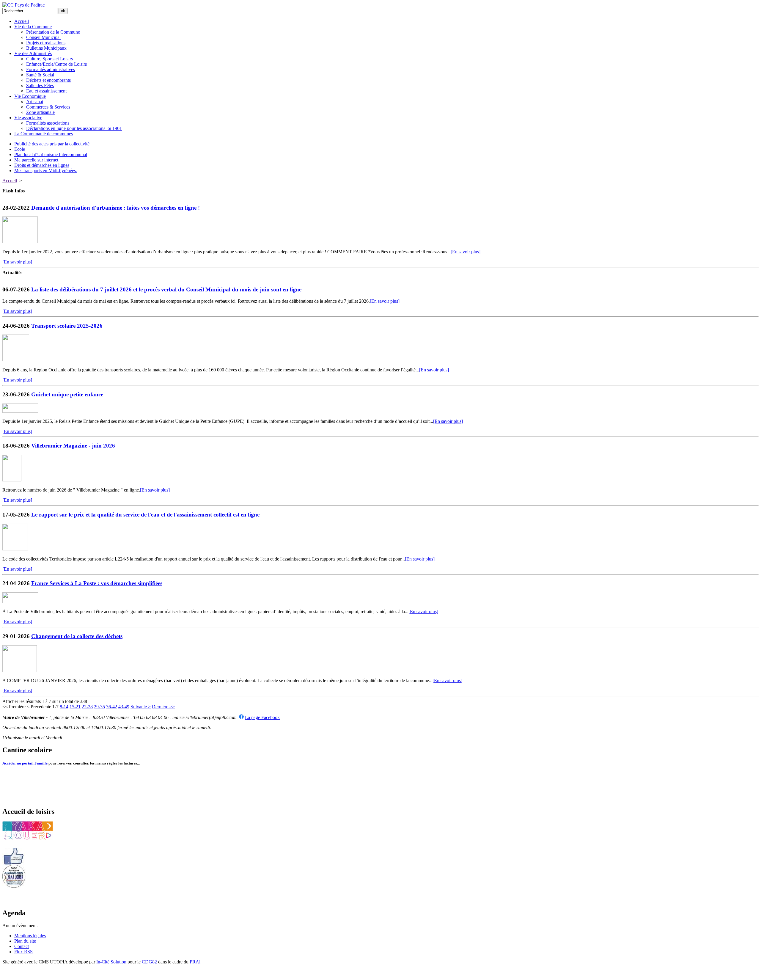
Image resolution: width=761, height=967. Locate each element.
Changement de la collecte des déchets (76, 636)
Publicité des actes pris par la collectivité (51, 143)
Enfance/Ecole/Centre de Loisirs (56, 64)
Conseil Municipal (43, 37)
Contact (21, 946)
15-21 (75, 706)
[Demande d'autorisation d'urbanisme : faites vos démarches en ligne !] (20, 241)
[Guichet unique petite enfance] (20, 411)
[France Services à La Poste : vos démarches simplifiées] (20, 601)
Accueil (21, 21)
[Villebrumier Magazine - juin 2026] (11, 479)
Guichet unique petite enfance (67, 394)
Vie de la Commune (33, 26)
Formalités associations (47, 122)
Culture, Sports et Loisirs (49, 58)
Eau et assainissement (46, 90)
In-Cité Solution (111, 961)
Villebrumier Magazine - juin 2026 (73, 445)
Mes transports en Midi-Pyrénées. (45, 170)
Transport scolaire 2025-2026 (67, 326)
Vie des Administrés (33, 53)
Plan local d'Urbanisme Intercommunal (50, 154)
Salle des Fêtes (40, 85)
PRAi (195, 961)
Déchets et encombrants (48, 80)
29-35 (99, 706)
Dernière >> (163, 706)
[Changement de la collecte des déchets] (19, 670)
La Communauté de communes (43, 133)
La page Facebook (262, 717)
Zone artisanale (40, 112)
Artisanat (34, 101)
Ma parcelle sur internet (36, 159)
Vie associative (28, 117)
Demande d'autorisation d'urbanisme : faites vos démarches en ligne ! (115, 208)
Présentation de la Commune (53, 31)
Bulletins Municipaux (46, 48)
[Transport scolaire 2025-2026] (15, 359)
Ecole (19, 149)
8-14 (64, 706)
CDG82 (149, 961)
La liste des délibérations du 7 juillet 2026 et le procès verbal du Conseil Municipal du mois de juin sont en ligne (166, 289)
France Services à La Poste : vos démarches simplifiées (96, 583)
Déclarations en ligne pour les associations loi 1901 (74, 128)
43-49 (123, 706)
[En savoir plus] (465, 251)
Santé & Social (40, 74)
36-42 (111, 706)
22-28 (87, 706)
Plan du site (25, 941)
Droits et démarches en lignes (41, 165)
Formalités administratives (50, 69)
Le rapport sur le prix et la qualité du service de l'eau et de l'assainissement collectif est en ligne (145, 514)
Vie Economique (30, 96)
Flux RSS (23, 951)
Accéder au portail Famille (25, 763)
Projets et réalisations (45, 42)
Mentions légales (30, 935)
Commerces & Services (48, 106)
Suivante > (140, 706)
